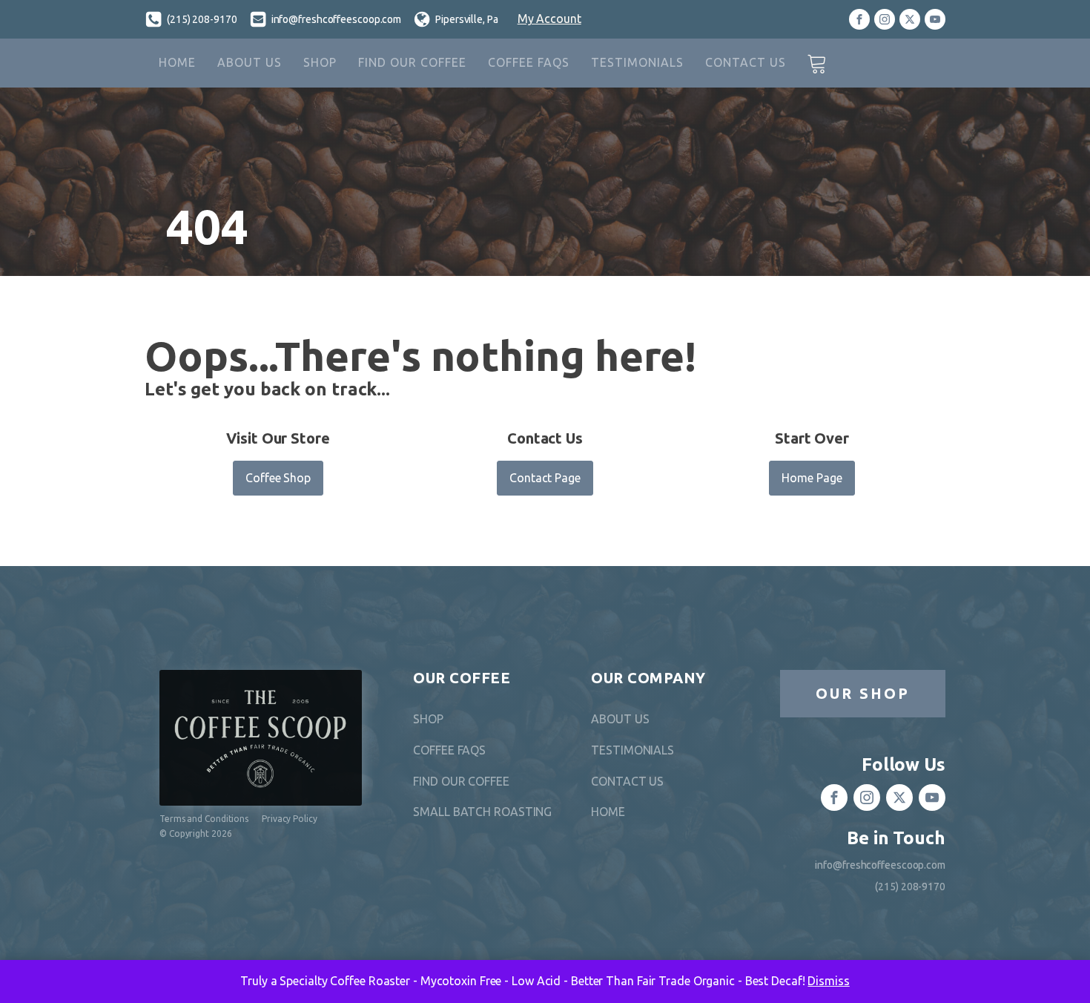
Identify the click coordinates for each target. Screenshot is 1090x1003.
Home (177, 62)
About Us (249, 62)
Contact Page (545, 477)
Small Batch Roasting (482, 811)
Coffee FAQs (528, 62)
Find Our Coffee (412, 62)
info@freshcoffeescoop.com (336, 19)
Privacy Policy (289, 818)
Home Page (812, 477)
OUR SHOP (863, 693)
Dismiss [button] (828, 980)
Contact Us (745, 62)
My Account (549, 18)
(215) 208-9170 (202, 19)
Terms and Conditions (203, 818)
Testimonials (637, 62)
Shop (320, 62)
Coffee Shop (278, 477)
